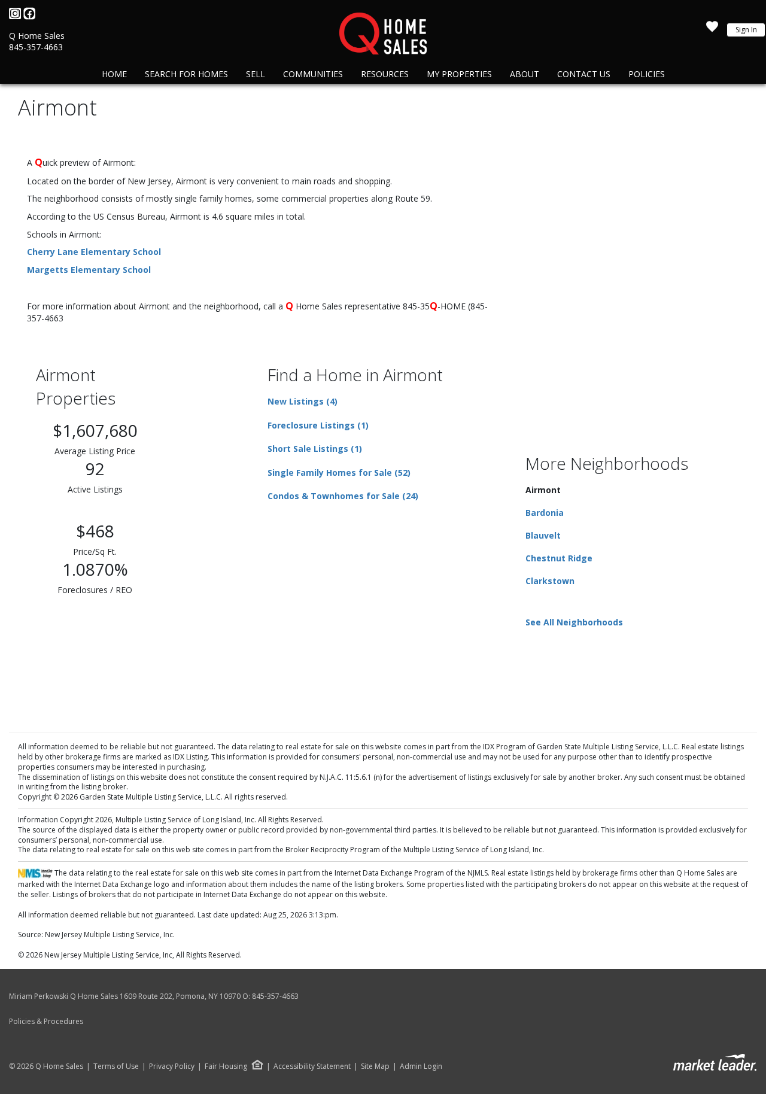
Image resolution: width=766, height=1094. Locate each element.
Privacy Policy (171, 1066)
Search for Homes (186, 74)
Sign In (746, 30)
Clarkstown (549, 580)
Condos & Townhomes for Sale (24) (343, 496)
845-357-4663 (36, 47)
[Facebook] (29, 16)
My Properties (459, 74)
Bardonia (544, 512)
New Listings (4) (303, 401)
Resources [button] (385, 74)
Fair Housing (226, 1066)
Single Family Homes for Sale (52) (339, 472)
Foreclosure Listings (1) (318, 425)
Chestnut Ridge (558, 558)
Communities (313, 74)
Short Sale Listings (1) (315, 448)
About (524, 74)
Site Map (375, 1066)
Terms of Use (116, 1066)
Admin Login (421, 1066)
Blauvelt (543, 535)
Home (114, 74)
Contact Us (583, 74)
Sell (255, 74)
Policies (646, 74)
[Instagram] (16, 16)
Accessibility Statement (312, 1066)
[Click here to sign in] (712, 30)
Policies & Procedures (46, 1021)
